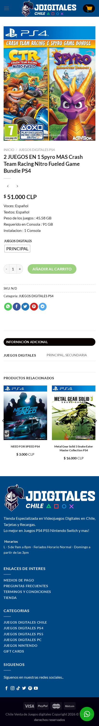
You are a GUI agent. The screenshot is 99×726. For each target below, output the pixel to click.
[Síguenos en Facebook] (6, 688)
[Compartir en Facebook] (17, 307)
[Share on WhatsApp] (8, 307)
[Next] (95, 430)
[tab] (49, 342)
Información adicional (27, 342)
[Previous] (3, 430)
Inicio (9, 150)
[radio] (17, 248)
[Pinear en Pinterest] (34, 307)
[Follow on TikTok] (18, 688)
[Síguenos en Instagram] (12, 688)
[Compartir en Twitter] (25, 307)
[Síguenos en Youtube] (36, 688)
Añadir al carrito (52, 269)
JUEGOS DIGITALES (18, 241)
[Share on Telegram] (43, 307)
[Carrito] (89, 8)
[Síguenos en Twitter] (24, 688)
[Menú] (6, 8)
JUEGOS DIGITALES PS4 (37, 150)
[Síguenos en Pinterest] (30, 688)
